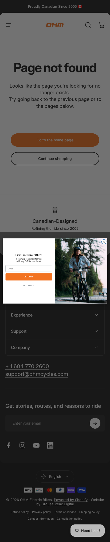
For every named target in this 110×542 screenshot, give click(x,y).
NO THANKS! (28, 286)
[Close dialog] (103, 242)
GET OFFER (29, 277)
